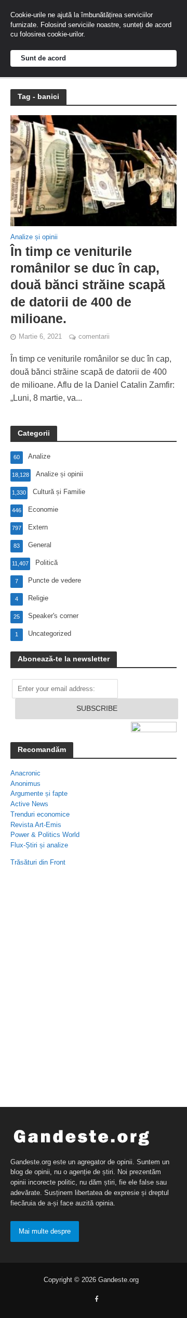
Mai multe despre (45, 1231)
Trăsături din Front (37, 862)
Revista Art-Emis (35, 825)
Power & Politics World (44, 835)
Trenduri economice (40, 814)
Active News (29, 804)
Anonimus (25, 783)
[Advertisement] (93, 989)
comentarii (94, 336)
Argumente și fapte (39, 793)
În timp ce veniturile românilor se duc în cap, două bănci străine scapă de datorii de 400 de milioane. (87, 285)
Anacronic (25, 773)
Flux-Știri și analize (39, 845)
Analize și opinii (34, 237)
